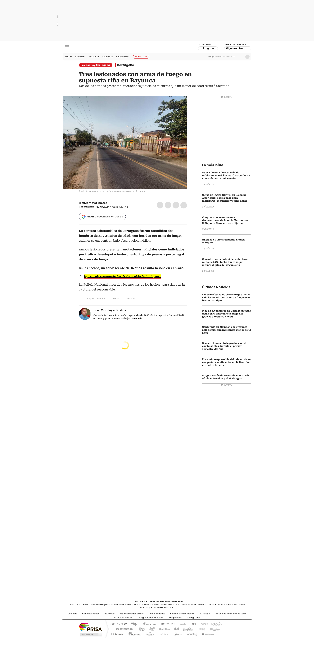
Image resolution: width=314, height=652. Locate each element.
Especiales (141, 56)
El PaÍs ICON (163, 633)
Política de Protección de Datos (231, 613)
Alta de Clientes (157, 613)
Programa (209, 48)
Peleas (116, 298)
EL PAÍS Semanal (187, 629)
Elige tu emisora (235, 48)
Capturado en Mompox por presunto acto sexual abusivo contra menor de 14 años (226, 330)
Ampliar (180, 102)
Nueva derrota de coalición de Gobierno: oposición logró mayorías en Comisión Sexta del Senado (226, 175)
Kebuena (214, 629)
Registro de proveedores (182, 613)
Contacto (72, 613)
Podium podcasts (149, 633)
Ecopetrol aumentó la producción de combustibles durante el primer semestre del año (224, 346)
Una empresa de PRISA (90, 626)
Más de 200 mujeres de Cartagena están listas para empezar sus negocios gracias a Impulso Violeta (226, 313)
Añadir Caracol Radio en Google (105, 216)
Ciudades (107, 56)
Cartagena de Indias (94, 298)
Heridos (131, 298)
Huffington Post (123, 629)
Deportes (80, 56)
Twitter (168, 205)
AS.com (193, 623)
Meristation (208, 633)
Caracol (216, 623)
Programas (123, 56)
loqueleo (192, 633)
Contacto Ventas (90, 613)
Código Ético (193, 617)
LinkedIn (176, 205)
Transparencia (174, 617)
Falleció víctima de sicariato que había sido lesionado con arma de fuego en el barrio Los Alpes (226, 297)
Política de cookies (123, 617)
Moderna (133, 633)
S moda (177, 633)
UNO (141, 629)
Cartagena (125, 65)
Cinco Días (163, 629)
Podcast (94, 56)
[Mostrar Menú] (67, 46)
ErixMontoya (109, 203)
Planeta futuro (201, 629)
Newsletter (240, 57)
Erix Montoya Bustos (93, 203)
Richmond (117, 633)
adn (204, 623)
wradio (151, 629)
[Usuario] (247, 57)
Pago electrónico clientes (132, 613)
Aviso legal (205, 613)
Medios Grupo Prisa (90, 635)
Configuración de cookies (150, 617)
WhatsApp (183, 205)
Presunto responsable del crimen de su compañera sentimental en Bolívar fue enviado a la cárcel (226, 362)
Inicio (68, 56)
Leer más (137, 318)
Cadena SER (182, 623)
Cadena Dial (175, 629)
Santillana (148, 623)
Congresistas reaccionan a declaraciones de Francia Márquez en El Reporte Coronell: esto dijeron (225, 220)
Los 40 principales (133, 623)
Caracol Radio (157, 46)
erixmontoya (113, 203)
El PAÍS (118, 623)
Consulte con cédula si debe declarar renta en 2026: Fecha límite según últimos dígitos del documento (225, 262)
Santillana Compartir (166, 623)
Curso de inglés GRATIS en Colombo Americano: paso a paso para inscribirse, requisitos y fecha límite (224, 198)
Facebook (160, 205)
